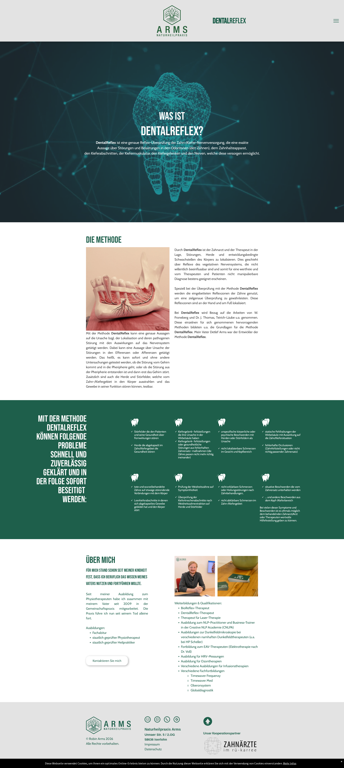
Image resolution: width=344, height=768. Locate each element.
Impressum (152, 744)
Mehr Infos (289, 763)
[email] (148, 719)
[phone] (167, 719)
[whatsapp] (157, 719)
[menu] (336, 20)
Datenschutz (153, 749)
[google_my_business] (177, 719)
